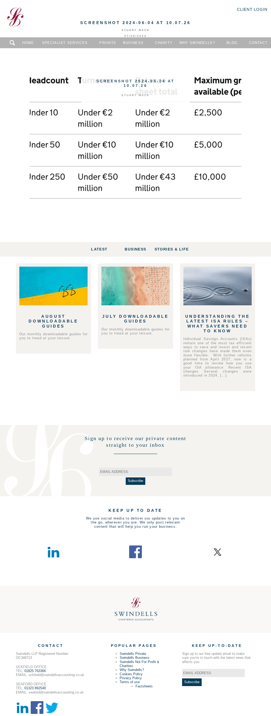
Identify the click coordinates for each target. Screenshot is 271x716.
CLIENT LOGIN (252, 9)
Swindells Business (135, 658)
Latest (99, 249)
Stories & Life (172, 249)
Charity (164, 43)
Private (107, 43)
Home (28, 43)
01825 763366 (35, 671)
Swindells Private (133, 654)
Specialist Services (65, 43)
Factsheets (144, 686)
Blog (232, 43)
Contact (258, 43)
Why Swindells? (197, 43)
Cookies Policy (131, 674)
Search (12, 42)
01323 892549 (35, 688)
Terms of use (130, 682)
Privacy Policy (131, 678)
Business (133, 43)
